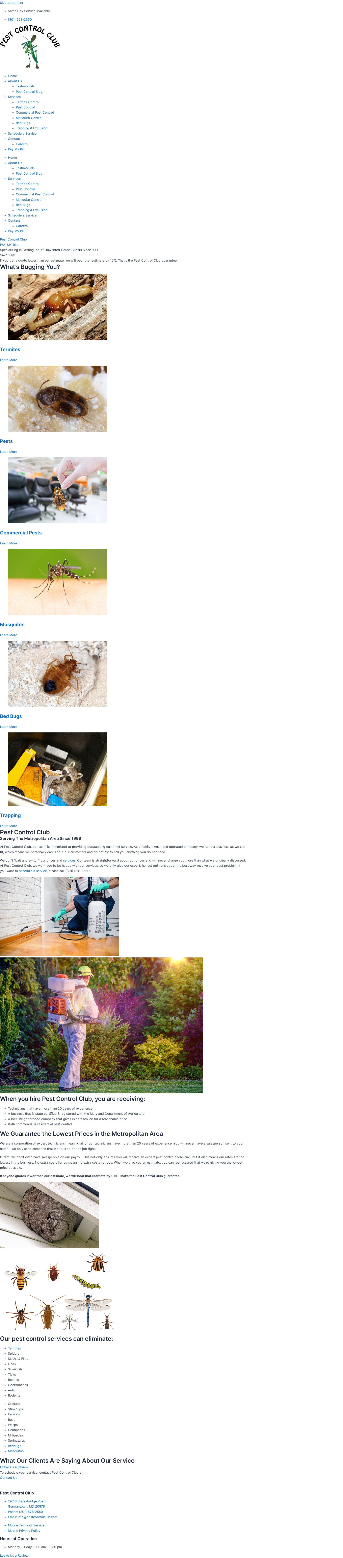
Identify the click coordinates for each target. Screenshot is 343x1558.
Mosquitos (12, 624)
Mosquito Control (29, 118)
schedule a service (33, 871)
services (69, 860)
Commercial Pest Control (35, 112)
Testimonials (25, 86)
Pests (6, 441)
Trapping (10, 815)
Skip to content (11, 3)
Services (14, 97)
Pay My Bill (16, 149)
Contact (14, 139)
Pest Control (25, 107)
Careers (22, 144)
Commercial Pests (21, 533)
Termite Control (28, 102)
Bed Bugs (23, 123)
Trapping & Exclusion (31, 128)
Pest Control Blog (29, 92)
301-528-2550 (94, 1472)
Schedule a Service (22, 133)
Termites (10, 349)
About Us (15, 81)
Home (12, 76)
